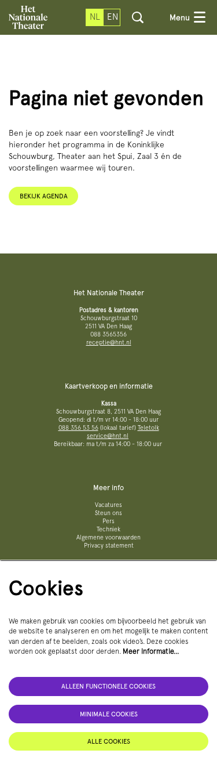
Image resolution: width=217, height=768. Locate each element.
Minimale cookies (109, 714)
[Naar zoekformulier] (137, 17)
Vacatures (108, 505)
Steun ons (108, 513)
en (112, 17)
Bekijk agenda (44, 196)
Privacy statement (109, 545)
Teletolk (148, 428)
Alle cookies (108, 741)
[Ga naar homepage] (28, 17)
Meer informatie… (151, 651)
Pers (108, 521)
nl (95, 17)
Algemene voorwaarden (108, 537)
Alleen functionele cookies (108, 686)
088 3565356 (108, 334)
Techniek (108, 529)
